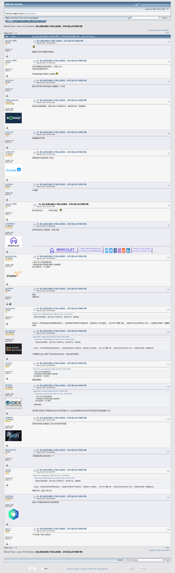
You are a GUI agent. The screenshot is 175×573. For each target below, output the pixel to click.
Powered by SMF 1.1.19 (75, 569)
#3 (169, 81)
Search (22, 21)
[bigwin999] (9, 304)
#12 (168, 309)
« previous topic (154, 30)
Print (167, 33)
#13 (168, 332)
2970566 (8, 385)
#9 (169, 225)
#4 (169, 101)
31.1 (30, 18)
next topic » (165, 30)
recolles (8, 363)
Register (36, 21)
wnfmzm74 (9, 152)
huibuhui (9, 184)
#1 (169, 42)
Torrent (35, 18)
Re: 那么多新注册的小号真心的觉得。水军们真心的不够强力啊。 (62, 61)
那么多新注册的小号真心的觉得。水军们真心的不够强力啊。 (60, 26)
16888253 (9, 418)
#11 (168, 290)
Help (16, 21)
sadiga (8, 470)
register (33, 13)
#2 (169, 62)
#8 (169, 205)
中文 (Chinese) (28, 26)
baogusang (10, 308)
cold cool (9, 132)
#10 (168, 257)
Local (19, 26)
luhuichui (9, 80)
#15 (168, 386)
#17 (168, 451)
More (43, 21)
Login (29, 21)
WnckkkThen (10, 450)
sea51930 (9, 289)
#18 (168, 471)
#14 (168, 364)
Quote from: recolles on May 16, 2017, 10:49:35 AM (50, 391)
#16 (168, 419)
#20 (168, 530)
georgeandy (10, 331)
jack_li (8, 529)
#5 (169, 133)
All (16, 33)
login (26, 13)
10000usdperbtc (12, 100)
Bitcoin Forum (9, 26)
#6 (169, 153)
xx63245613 (10, 224)
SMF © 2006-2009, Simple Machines (96, 569)
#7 (169, 185)
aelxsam (8, 41)
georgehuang (11, 256)
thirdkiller (9, 496)
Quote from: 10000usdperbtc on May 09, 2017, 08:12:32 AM (52, 314)
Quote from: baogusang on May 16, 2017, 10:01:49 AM (51, 336)
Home (10, 21)
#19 (168, 497)
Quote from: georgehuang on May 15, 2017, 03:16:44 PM (51, 369)
